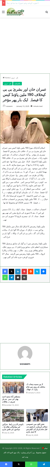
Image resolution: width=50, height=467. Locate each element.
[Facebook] (5, 271)
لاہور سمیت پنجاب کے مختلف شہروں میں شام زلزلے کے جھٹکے (35, 387)
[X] (11, 271)
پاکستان (17, 83)
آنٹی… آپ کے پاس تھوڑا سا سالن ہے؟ (23, 3)
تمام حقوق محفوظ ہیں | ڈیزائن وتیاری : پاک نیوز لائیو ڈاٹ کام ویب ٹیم (26, 452)
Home (7, 78)
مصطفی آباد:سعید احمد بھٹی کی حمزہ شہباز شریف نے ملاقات (11, 399)
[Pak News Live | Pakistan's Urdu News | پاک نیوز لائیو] (15, 12)
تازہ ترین (14, 78)
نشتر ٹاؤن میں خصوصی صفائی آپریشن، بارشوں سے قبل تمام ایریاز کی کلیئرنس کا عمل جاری (36, 428)
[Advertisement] (25, 45)
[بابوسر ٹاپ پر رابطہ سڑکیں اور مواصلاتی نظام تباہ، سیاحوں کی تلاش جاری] (13, 415)
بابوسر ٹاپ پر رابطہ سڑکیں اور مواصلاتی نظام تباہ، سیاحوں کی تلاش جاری (12, 427)
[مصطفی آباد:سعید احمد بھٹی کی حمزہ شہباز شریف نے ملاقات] (13, 388)
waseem (9, 106)
